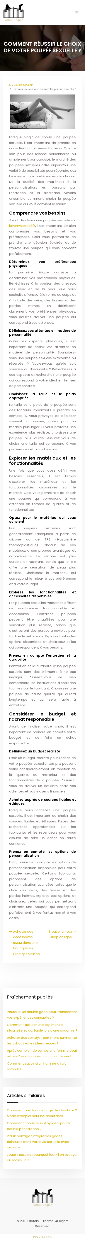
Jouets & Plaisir (23, 85)
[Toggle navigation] (77, 13)
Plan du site (42, 1237)
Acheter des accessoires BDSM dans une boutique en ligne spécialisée (26, 942)
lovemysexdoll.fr (22, 225)
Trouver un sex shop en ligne (60, 934)
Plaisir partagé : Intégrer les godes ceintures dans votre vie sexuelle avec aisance (38, 1141)
